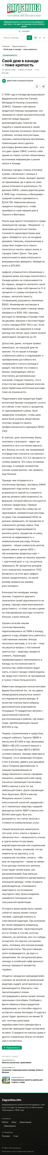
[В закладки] (37, 86)
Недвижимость (19, 46)
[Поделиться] (43, 86)
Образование (10, 1126)
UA (40, 38)
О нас (15, 1136)
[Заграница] (24, 10)
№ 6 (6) (5, 73)
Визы (14, 1122)
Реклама (6, 1136)
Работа (5, 1122)
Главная (6, 46)
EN (44, 38)
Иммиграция (25, 1122)
